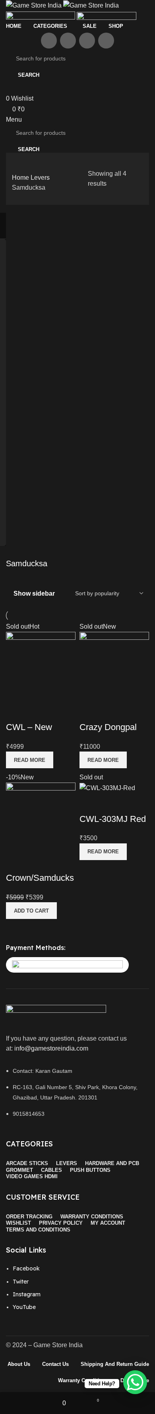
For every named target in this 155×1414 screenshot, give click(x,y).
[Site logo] (34, 5)
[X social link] (68, 41)
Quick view (16, 711)
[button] (31, 910)
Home (21, 177)
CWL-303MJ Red (112, 819)
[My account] (8, 88)
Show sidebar (34, 593)
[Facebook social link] (49, 41)
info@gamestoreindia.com (51, 1048)
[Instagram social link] (87, 41)
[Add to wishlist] (37, 711)
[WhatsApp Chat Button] (135, 1382)
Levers (40, 177)
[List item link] (77, 1292)
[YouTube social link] (106, 41)
